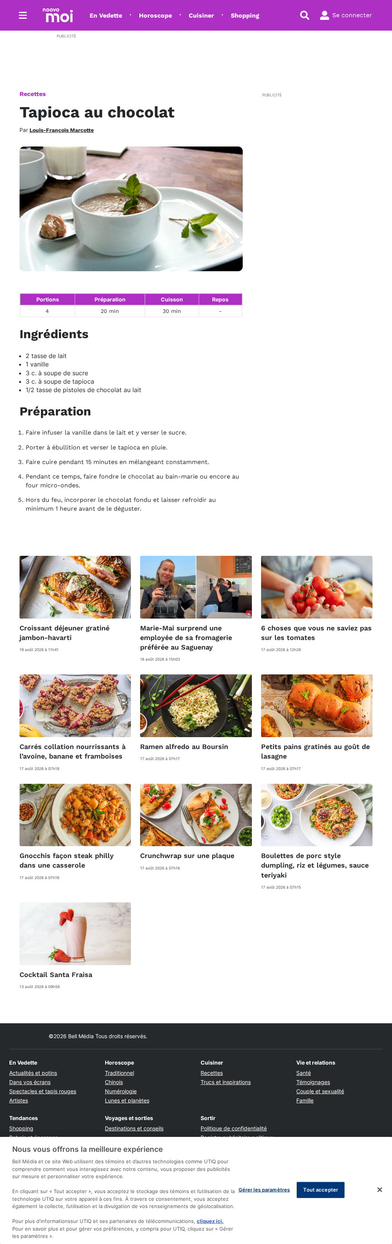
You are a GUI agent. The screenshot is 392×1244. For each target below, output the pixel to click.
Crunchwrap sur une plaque (187, 856)
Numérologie (121, 1091)
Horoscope (155, 15)
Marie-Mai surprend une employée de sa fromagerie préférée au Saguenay (186, 637)
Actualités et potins (33, 1073)
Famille (305, 1100)
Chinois (114, 1082)
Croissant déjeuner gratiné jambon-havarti (64, 633)
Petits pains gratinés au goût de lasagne (315, 751)
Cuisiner (201, 15)
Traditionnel (119, 1073)
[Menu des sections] (23, 15)
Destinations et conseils (134, 1128)
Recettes (33, 94)
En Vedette (106, 15)
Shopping (245, 15)
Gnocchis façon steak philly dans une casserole (67, 860)
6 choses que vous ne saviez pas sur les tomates (316, 633)
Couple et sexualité (320, 1091)
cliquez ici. (210, 1221)
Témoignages (313, 1082)
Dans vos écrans (30, 1082)
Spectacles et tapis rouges (42, 1091)
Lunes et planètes (127, 1100)
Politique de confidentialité (234, 1128)
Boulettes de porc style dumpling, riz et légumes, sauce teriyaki (315, 865)
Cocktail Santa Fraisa (56, 974)
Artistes (18, 1100)
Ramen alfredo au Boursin (184, 746)
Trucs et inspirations (226, 1082)
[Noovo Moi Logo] (58, 15)
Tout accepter (320, 1190)
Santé (303, 1073)
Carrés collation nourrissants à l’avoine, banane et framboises (73, 751)
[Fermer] (379, 1189)
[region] (196, 1190)
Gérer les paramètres (264, 1190)
